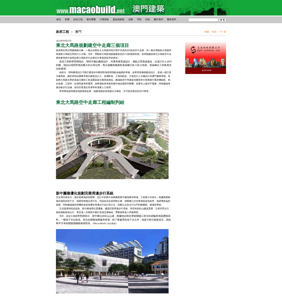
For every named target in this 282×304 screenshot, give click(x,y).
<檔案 (206, 32)
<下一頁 (222, 32)
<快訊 (214, 32)
